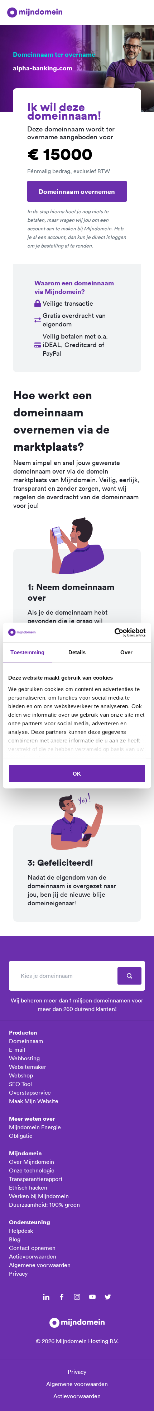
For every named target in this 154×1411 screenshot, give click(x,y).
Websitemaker (27, 1066)
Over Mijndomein (31, 1161)
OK (77, 774)
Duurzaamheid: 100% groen (44, 1204)
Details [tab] (77, 652)
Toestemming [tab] (27, 652)
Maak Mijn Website (33, 1101)
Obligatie (21, 1135)
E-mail (17, 1049)
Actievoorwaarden (32, 1256)
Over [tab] (126, 652)
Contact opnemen (32, 1247)
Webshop (21, 1075)
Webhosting (24, 1058)
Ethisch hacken (28, 1187)
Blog (14, 1239)
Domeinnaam (26, 1041)
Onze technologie (31, 1170)
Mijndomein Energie (35, 1127)
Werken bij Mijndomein (39, 1196)
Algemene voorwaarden (40, 1265)
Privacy (18, 1273)
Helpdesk (21, 1230)
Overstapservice (30, 1092)
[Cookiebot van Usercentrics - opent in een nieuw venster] (114, 632)
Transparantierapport (36, 1178)
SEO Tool (20, 1083)
